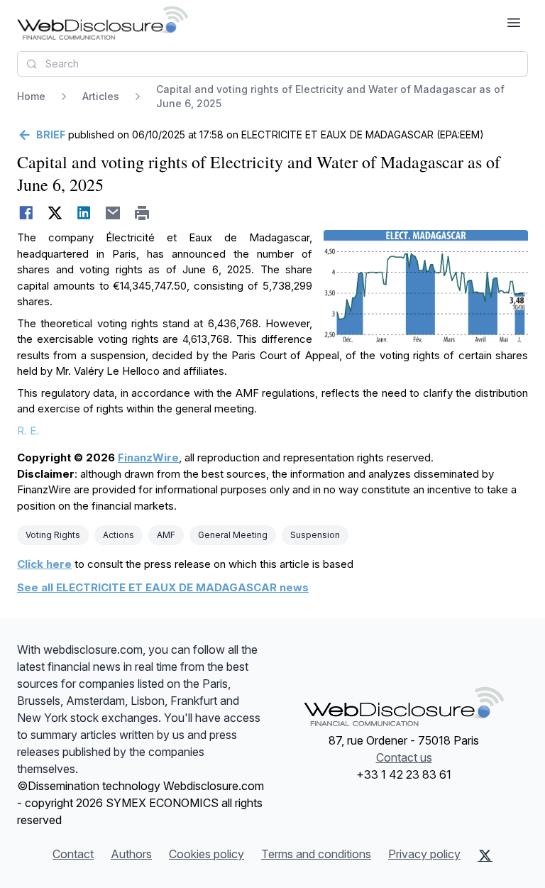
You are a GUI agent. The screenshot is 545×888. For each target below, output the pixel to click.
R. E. (28, 430)
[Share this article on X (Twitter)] (55, 213)
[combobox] (272, 64)
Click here (44, 564)
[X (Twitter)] (485, 855)
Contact (73, 854)
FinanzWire (148, 457)
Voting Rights (53, 535)
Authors (131, 854)
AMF (166, 535)
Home (31, 96)
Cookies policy (206, 854)
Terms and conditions (316, 854)
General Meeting (233, 535)
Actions (118, 535)
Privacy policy (424, 854)
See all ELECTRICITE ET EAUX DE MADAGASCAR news (163, 587)
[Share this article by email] (113, 213)
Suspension (315, 535)
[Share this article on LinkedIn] (84, 213)
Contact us (404, 757)
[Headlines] (102, 23)
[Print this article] (142, 213)
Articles (100, 96)
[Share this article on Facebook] (26, 213)
